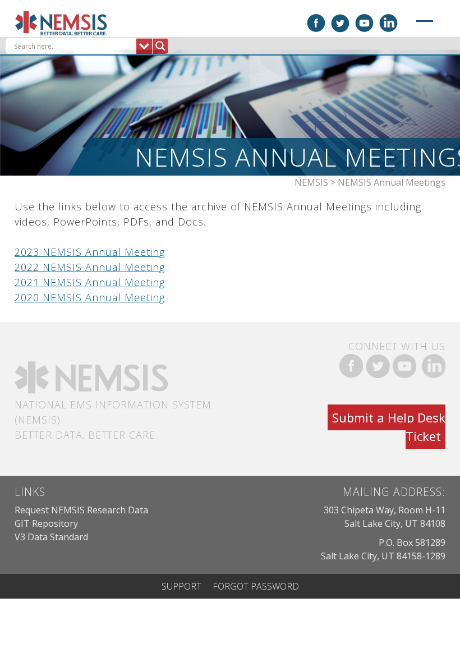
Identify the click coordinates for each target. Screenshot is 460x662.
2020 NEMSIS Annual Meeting (90, 297)
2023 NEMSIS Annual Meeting (90, 252)
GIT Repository (46, 523)
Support (181, 586)
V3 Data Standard (51, 537)
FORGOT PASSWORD (256, 586)
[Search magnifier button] (160, 46)
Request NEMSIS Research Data (81, 510)
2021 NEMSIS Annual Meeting (90, 282)
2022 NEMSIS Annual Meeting (90, 267)
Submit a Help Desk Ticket (388, 426)
